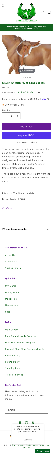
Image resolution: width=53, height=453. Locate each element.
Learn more (28, 440)
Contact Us (11, 261)
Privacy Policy (12, 355)
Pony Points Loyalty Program (20, 336)
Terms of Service (14, 374)
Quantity (6, 110)
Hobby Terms (12, 292)
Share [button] (9, 208)
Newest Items (12, 305)
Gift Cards (10, 286)
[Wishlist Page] (42, 12)
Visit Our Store (13, 268)
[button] (3, 12)
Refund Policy (12, 362)
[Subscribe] (44, 410)
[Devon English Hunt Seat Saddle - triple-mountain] (23, 77)
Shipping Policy (13, 368)
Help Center (11, 329)
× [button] (42, 422)
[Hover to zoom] (26, 54)
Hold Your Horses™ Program (20, 342)
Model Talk (11, 299)
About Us (10, 255)
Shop (8, 311)
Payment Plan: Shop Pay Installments (24, 349)
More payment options (26, 142)
